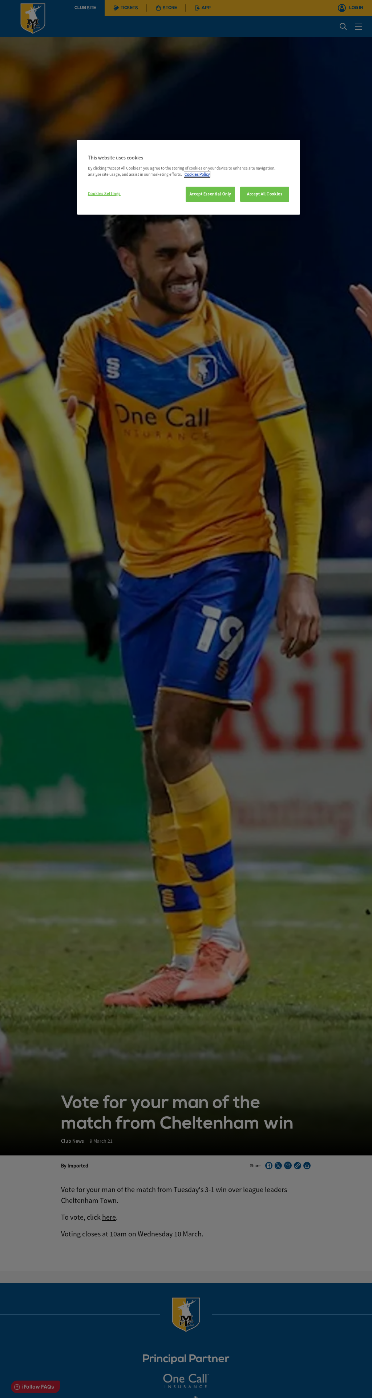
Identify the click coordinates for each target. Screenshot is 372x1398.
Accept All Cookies (264, 193)
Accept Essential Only (210, 193)
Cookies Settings (104, 193)
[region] (188, 177)
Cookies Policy (197, 174)
